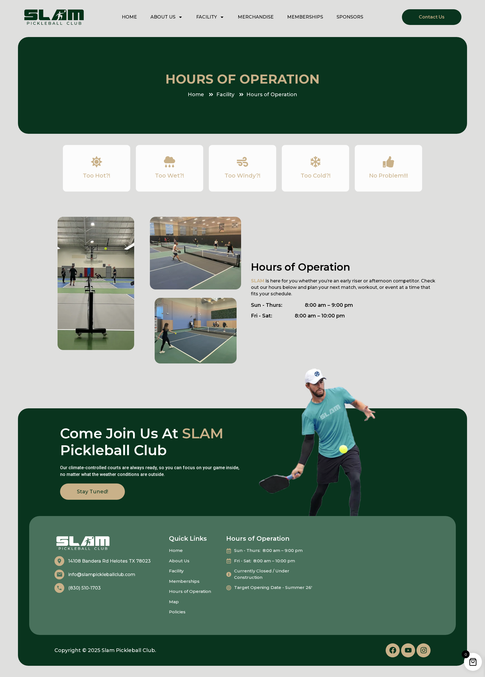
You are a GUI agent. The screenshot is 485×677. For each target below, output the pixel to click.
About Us (162, 17)
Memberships (305, 17)
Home (129, 17)
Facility (206, 17)
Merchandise (256, 17)
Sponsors (350, 17)
